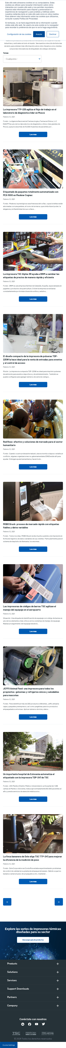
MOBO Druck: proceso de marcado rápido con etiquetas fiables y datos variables (31, 526)
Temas (5, 53)
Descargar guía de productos (33, 940)
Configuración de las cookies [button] (19, 34)
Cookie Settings (9, 1045)
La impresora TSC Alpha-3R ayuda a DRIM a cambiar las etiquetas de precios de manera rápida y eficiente (31, 276)
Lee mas (33, 134)
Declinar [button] (52, 34)
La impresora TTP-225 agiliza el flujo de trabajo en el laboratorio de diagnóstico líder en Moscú (29, 111)
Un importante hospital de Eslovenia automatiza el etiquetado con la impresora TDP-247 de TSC (28, 776)
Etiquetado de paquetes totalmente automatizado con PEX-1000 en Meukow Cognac (30, 193)
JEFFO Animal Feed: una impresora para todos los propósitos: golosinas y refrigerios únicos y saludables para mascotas (31, 692)
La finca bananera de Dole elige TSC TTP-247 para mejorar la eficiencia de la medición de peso (32, 858)
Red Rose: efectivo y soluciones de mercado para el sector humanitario (33, 443)
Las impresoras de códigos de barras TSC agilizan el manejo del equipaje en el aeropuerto (29, 608)
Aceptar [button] (39, 34)
